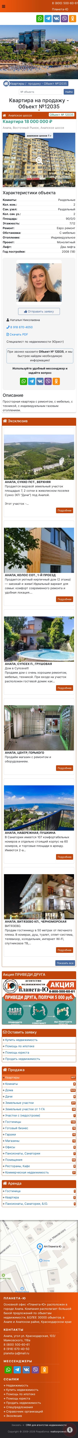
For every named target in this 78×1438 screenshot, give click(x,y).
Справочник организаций (24, 1411)
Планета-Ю (60, 9)
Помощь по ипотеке (20, 1394)
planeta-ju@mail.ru (16, 1353)
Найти (69, 91)
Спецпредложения (19, 1407)
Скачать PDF (18, 334)
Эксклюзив (14, 1416)
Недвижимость (17, 1385)
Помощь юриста (18, 1398)
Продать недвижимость (23, 1403)
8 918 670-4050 (21, 327)
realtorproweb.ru (60, 1431)
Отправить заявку (40, 311)
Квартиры (17, 83)
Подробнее (64, 510)
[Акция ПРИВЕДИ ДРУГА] (39, 1001)
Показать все (65, 963)
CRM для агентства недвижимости (46, 1425)
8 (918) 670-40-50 (16, 1349)
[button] (39, 158)
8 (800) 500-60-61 (65, 3)
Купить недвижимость (22, 1390)
